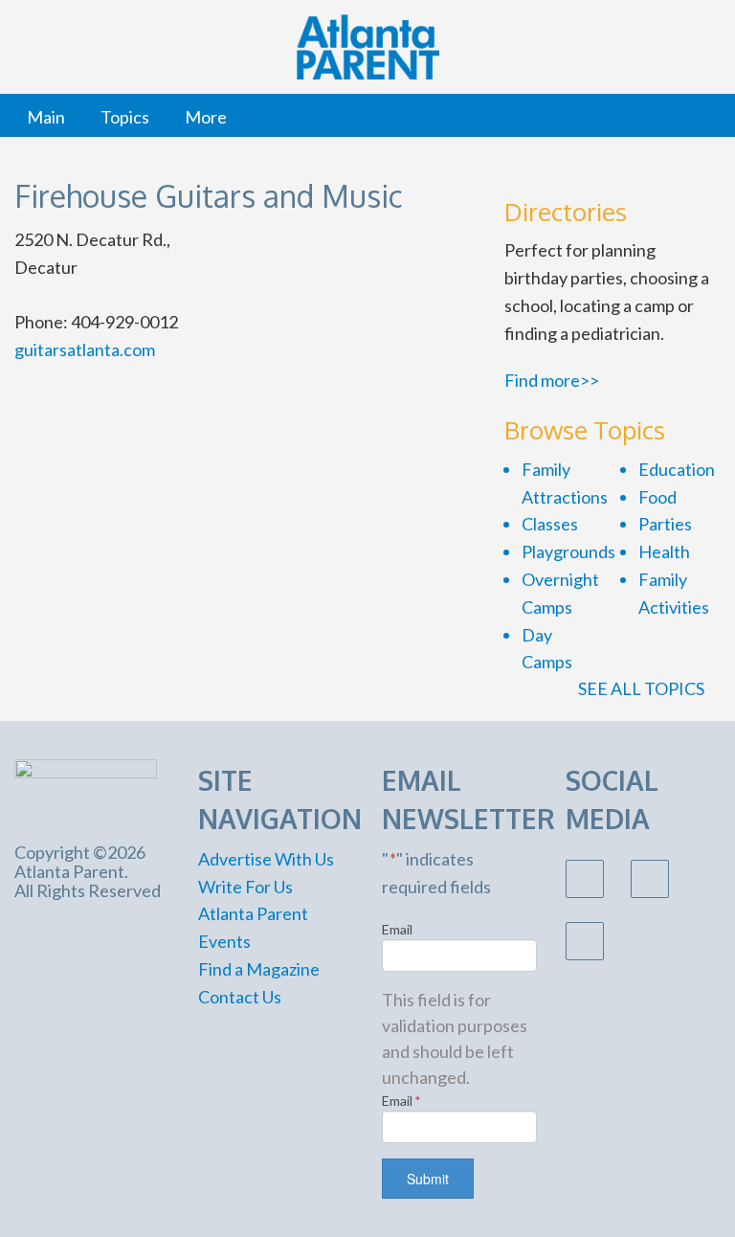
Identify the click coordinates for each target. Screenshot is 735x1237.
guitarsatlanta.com (84, 349)
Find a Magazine (259, 968)
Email (397, 929)
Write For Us (245, 886)
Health (664, 551)
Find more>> (551, 380)
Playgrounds (568, 551)
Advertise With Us (266, 858)
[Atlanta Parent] (85, 789)
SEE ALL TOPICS (642, 688)
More (206, 116)
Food (657, 496)
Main (46, 116)
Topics (124, 116)
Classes (550, 523)
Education (676, 469)
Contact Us (239, 996)
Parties (665, 523)
